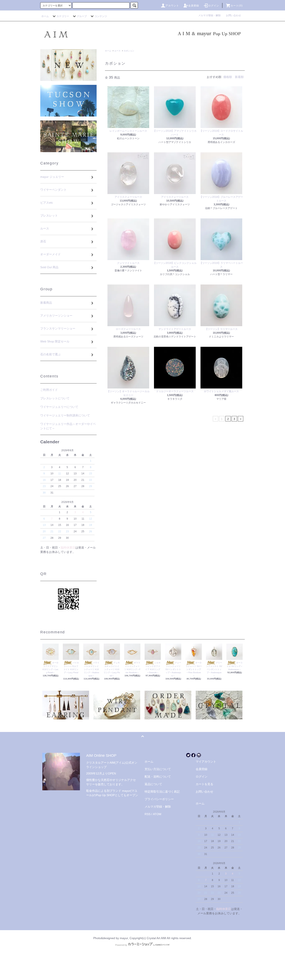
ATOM (157, 814)
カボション (129, 51)
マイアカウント (206, 761)
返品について (153, 784)
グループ (82, 16)
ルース (117, 51)
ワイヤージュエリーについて (59, 406)
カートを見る (204, 784)
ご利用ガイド (49, 389)
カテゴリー (63, 16)
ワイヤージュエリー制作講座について (65, 415)
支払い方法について (158, 769)
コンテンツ (101, 16)
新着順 (239, 77)
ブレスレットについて (54, 398)
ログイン (213, 5)
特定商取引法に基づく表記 (162, 791)
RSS (147, 814)
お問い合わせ (233, 15)
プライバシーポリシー (159, 799)
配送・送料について (158, 776)
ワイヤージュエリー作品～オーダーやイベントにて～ (68, 426)
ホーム (45, 16)
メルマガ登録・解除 (210, 15)
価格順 (227, 77)
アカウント (172, 5)
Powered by (121, 945)
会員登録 (193, 5)
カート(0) (237, 5)
